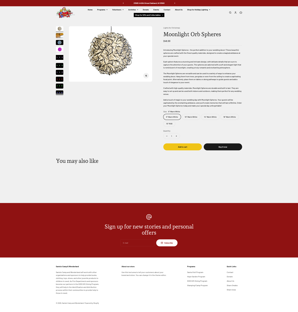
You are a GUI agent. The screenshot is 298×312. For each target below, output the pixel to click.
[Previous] (123, 3)
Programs (101, 9)
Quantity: (167, 131)
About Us (179, 9)
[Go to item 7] (59, 73)
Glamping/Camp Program (197, 285)
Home (90, 9)
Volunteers (116, 9)
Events (156, 9)
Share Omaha (232, 285)
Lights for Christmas (171, 28)
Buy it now (223, 147)
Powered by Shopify (92, 303)
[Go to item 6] (59, 66)
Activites (132, 9)
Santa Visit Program (195, 272)
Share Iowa (231, 290)
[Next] (174, 3)
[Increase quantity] (176, 136)
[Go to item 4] (59, 50)
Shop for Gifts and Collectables (148, 15)
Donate (146, 9)
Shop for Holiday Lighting (197, 9)
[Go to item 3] (59, 43)
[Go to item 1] (59, 29)
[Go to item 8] (59, 79)
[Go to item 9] (59, 86)
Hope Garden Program (196, 276)
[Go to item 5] (59, 58)
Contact (167, 9)
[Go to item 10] (59, 93)
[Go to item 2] (59, 36)
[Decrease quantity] (166, 136)
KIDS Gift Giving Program (197, 281)
